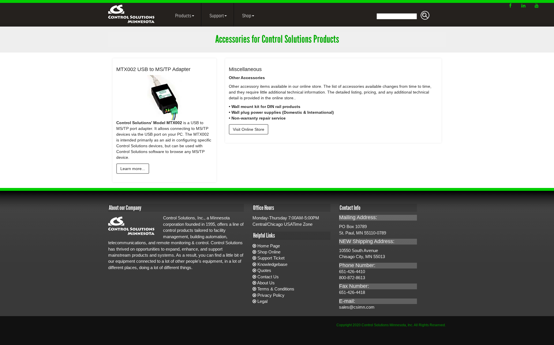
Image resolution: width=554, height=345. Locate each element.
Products (182, 15)
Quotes (264, 270)
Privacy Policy (271, 295)
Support (216, 15)
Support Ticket (271, 258)
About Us (266, 282)
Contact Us (268, 276)
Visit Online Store (248, 129)
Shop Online (268, 251)
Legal (262, 301)
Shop (246, 15)
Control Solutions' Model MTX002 (149, 122)
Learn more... (132, 168)
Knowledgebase (272, 264)
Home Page (268, 245)
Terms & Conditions (275, 288)
